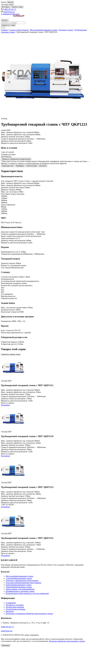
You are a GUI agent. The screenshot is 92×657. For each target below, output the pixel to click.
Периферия (20, 166)
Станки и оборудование (19, 30)
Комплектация (31, 166)
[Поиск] (2, 22)
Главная (4, 30)
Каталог (5, 20)
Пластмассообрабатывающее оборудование (23, 583)
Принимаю (5, 645)
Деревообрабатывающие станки (19, 587)
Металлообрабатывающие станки (44, 30)
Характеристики (7, 166)
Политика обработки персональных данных (67, 641)
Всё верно (5, 7)
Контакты (16, 14)
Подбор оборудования (15, 607)
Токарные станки (66, 30)
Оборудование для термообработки (20, 589)
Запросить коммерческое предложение (16, 159)
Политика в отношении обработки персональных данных (29, 614)
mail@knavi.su (9, 12)
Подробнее (5, 405)
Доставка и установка (15, 605)
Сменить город (17, 7)
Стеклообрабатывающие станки (19, 578)
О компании (6, 14)
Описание (42, 166)
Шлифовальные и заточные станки (20, 591)
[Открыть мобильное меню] (4, 27)
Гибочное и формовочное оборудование (22, 580)
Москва (10, 2)
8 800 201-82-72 (9, 9)
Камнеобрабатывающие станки (18, 585)
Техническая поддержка (15, 609)
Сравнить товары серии (10, 354)
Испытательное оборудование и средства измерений (27, 593)
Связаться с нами (8, 25)
